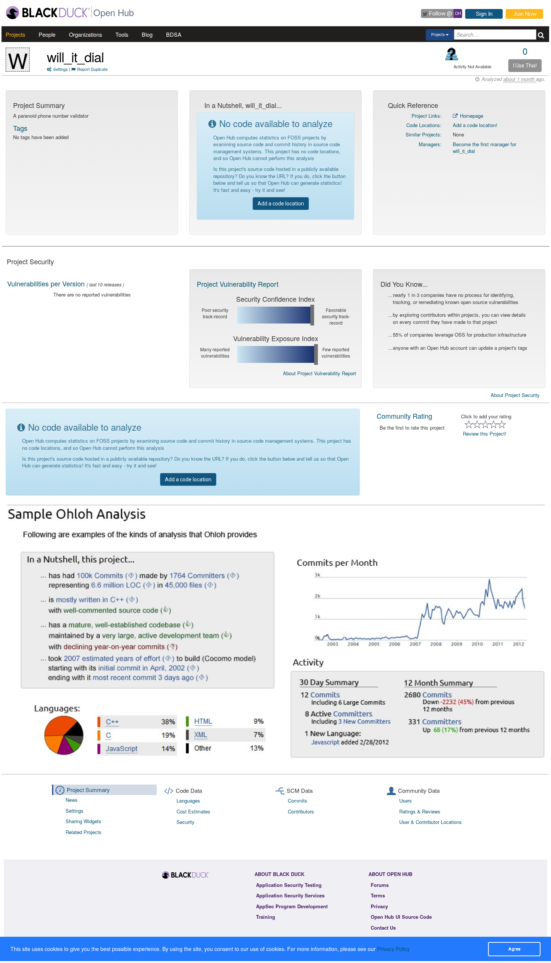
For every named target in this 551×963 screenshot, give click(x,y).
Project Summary (88, 790)
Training (265, 916)
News (72, 799)
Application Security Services (290, 895)
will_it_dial (75, 56)
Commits (297, 800)
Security (186, 821)
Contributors (301, 811)
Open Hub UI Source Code (401, 916)
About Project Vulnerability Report (319, 373)
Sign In (484, 13)
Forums (380, 884)
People (47, 34)
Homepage (470, 115)
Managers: (430, 144)
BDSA (173, 34)
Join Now (524, 13)
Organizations (85, 34)
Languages (188, 800)
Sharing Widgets (83, 821)
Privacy (379, 906)
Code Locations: (424, 125)
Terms (378, 895)
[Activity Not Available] (451, 53)
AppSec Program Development (292, 906)
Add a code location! (475, 125)
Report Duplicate (92, 69)
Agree (514, 948)
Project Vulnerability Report (237, 284)
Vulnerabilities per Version (46, 283)
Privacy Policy (393, 949)
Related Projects (84, 832)
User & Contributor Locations (430, 821)
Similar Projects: (424, 134)
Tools (121, 34)
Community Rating (404, 416)
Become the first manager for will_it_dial (484, 148)
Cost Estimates (193, 811)
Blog (147, 34)
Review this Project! (484, 433)
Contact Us (383, 927)
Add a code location (281, 204)
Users (405, 800)
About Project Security (515, 395)
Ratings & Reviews (419, 811)
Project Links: (427, 115)
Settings (60, 69)
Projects (15, 34)
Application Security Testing (289, 884)
